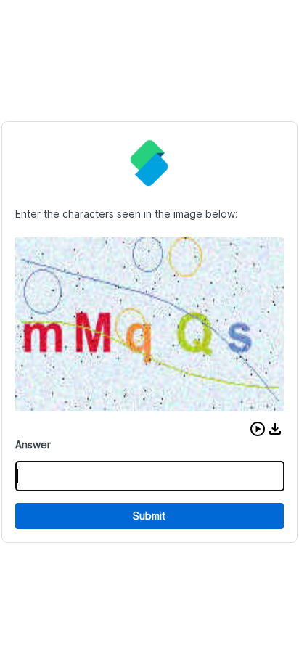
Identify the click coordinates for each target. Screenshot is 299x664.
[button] (257, 429)
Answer (33, 444)
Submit (149, 515)
